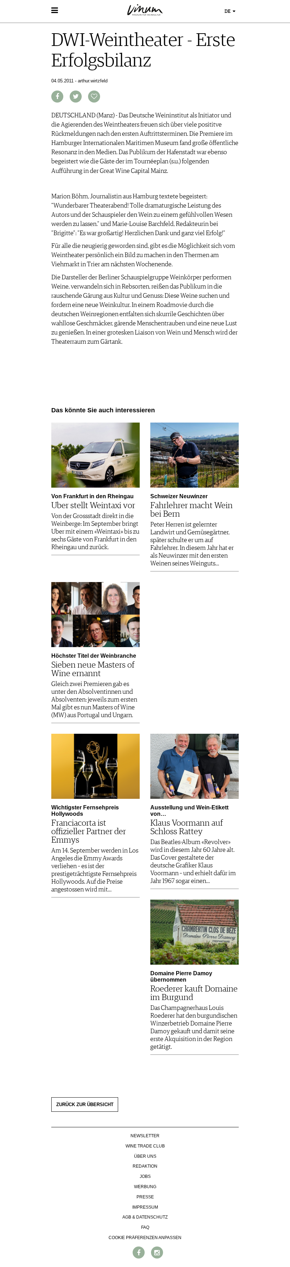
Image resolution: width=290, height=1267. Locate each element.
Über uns (145, 1156)
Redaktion (145, 1166)
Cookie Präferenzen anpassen (145, 1237)
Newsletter (145, 1135)
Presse (145, 1197)
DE (228, 11)
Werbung (145, 1186)
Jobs (145, 1176)
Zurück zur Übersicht (85, 1104)
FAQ (145, 1227)
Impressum (145, 1207)
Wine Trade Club (145, 1146)
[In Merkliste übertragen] (94, 97)
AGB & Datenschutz (145, 1217)
